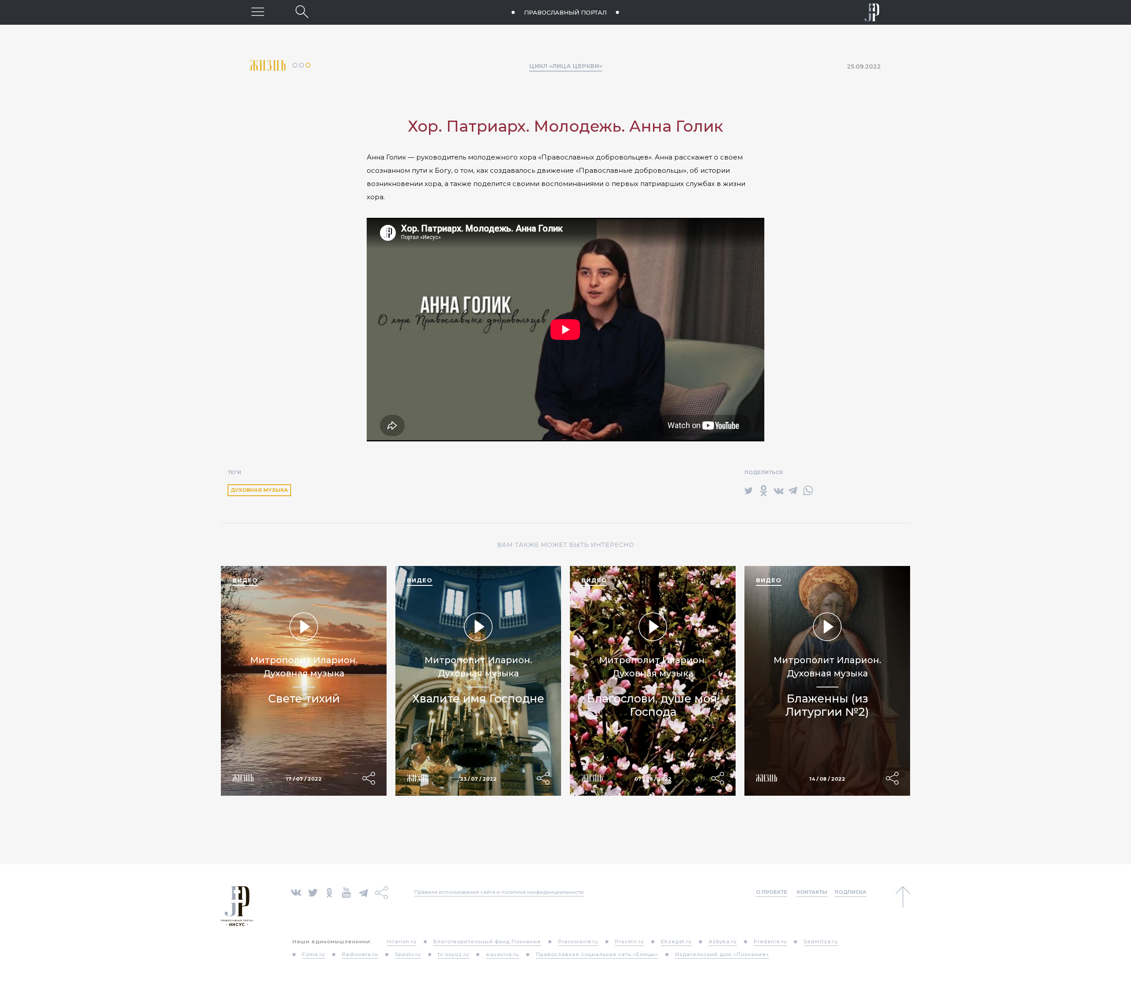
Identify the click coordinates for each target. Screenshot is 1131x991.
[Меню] (257, 11)
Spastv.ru (408, 954)
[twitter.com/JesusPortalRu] (313, 892)
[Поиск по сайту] (302, 11)
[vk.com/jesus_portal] (296, 892)
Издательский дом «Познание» (722, 954)
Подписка (850, 892)
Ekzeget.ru (676, 941)
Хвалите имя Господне (478, 698)
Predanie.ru (770, 941)
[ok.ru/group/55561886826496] (329, 892)
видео (245, 580)
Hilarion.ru (402, 941)
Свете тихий (304, 698)
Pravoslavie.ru (578, 941)
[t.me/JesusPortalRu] (363, 892)
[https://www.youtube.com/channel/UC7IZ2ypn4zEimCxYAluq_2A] (346, 892)
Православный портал (565, 12)
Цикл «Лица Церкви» (565, 65)
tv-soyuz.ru (453, 954)
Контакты (812, 892)
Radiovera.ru (360, 954)
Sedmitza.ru (821, 941)
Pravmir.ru (629, 941)
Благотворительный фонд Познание (487, 941)
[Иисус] (872, 12)
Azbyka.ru (723, 941)
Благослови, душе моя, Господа (653, 705)
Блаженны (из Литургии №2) (827, 705)
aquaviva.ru (502, 954)
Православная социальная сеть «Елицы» (597, 954)
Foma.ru (313, 954)
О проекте (771, 892)
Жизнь (271, 65)
